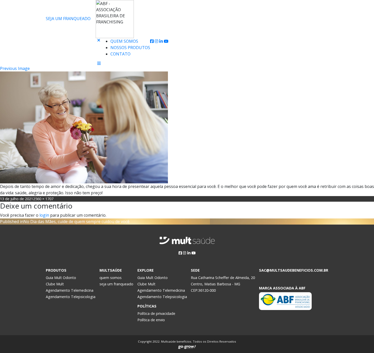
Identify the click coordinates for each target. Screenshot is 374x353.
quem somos (110, 277)
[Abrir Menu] (99, 63)
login (44, 215)
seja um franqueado (116, 284)
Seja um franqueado (68, 18)
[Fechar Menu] (98, 49)
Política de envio (151, 319)
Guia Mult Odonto (61, 277)
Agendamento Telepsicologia (70, 296)
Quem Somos (124, 41)
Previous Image (15, 68)
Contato (120, 54)
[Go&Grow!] (187, 346)
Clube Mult (55, 284)
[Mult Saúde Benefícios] (69, 41)
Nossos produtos (130, 47)
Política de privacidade (156, 313)
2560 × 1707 (43, 198)
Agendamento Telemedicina (69, 290)
